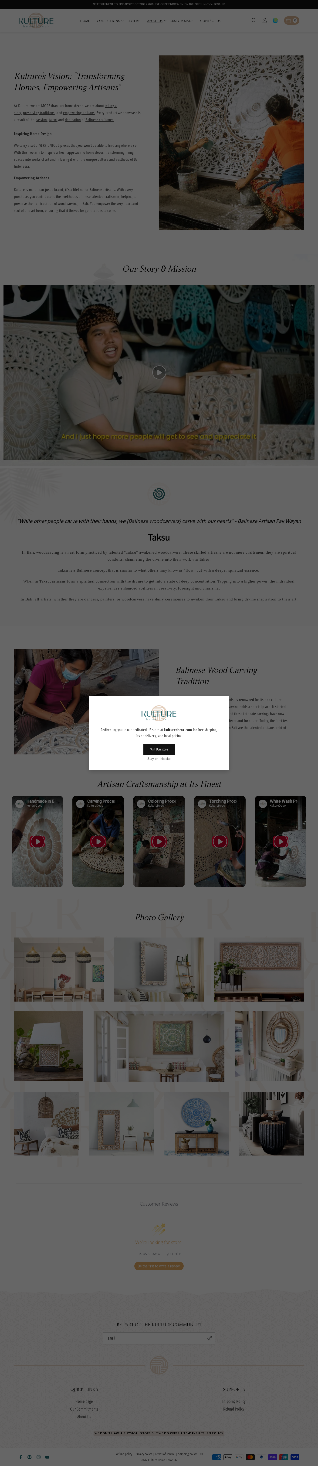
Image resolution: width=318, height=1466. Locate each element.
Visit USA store (159, 749)
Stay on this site (159, 758)
